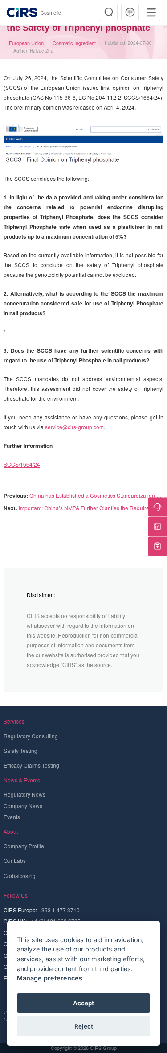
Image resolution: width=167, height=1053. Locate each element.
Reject (83, 1026)
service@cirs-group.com (74, 427)
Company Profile (24, 846)
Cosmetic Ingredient (74, 42)
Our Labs (15, 860)
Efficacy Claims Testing (31, 765)
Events (12, 817)
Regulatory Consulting (31, 736)
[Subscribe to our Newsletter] (157, 546)
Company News (23, 805)
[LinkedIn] (157, 526)
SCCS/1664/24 (22, 464)
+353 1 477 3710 (59, 910)
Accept (83, 1003)
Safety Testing (20, 750)
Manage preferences (49, 978)
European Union (26, 42)
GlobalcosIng (20, 875)
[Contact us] (157, 506)
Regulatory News (24, 794)
